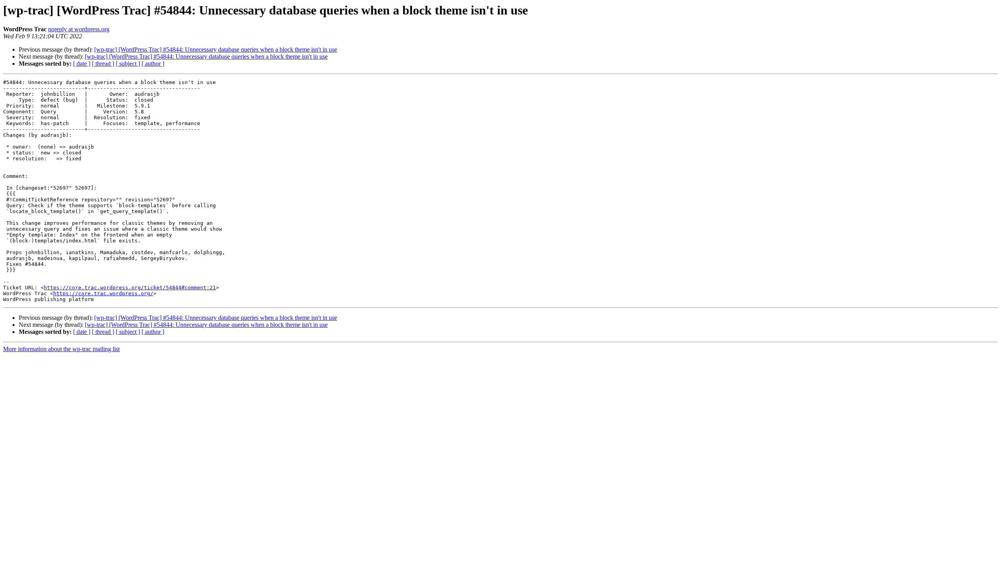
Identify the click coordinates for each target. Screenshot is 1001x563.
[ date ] (81, 63)
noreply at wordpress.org (78, 29)
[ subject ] (128, 63)
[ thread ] (103, 63)
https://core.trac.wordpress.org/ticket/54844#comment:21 (130, 287)
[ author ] (153, 63)
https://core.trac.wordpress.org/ (103, 293)
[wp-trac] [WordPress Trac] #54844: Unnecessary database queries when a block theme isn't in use (215, 49)
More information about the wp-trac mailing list (61, 349)
